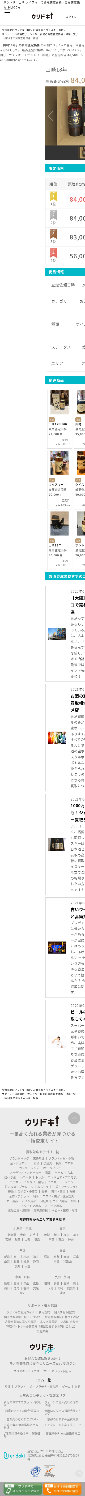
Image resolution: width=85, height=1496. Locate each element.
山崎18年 (55, 545)
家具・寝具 (58, 1191)
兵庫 (76, 1257)
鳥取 (7, 1283)
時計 (7, 1387)
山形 (27, 1239)
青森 (23, 1235)
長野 (16, 1261)
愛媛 (36, 1288)
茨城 (47, 1235)
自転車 (44, 1201)
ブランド (20, 1387)
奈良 (56, 1261)
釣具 (73, 1201)
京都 (57, 1257)
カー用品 (12, 1201)
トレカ (39, 1177)
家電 (48, 1173)
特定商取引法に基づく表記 (62, 1317)
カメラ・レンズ (29, 1168)
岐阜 (26, 1261)
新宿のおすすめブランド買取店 (22, 1403)
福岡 (47, 1283)
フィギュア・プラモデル (63, 1177)
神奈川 (72, 1239)
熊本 (76, 1283)
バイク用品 (29, 1201)
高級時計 (38, 1158)
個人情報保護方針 (65, 1312)
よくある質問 (48, 1322)
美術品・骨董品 (28, 1191)
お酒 (36, 1163)
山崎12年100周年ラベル (60, 424)
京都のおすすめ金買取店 (62, 1419)
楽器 (44, 1191)
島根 (16, 1283)
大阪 (66, 1257)
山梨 (7, 1261)
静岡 (36, 1261)
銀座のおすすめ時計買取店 (22, 1411)
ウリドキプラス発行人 (57, 1371)
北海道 (12, 1235)
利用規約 (44, 1312)
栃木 (57, 1235)
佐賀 (57, 1283)
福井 (36, 1257)
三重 (27, 1266)
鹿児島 (71, 1288)
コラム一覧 (42, 1379)
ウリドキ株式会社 (51, 1451)
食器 (72, 1191)
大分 (50, 1288)
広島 (36, 1283)
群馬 (66, 1235)
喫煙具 (47, 1163)
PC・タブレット (53, 1168)
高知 (22, 1293)
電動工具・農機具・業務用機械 (28, 1210)
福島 (37, 1239)
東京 (61, 1239)
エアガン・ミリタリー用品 (27, 1182)
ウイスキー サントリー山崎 (60, 484)
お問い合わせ (69, 1322)
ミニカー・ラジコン (60, 1182)
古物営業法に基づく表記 (20, 1322)
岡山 (26, 1283)
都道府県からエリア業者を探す (42, 1219)
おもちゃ (43, 1187)
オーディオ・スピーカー (25, 1173)
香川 (26, 1288)
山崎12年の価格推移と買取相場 (21, 1426)
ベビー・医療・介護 (64, 1210)
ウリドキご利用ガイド (20, 1312)
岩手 (32, 1235)
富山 (16, 1257)
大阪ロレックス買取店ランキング (62, 1412)
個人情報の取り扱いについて (22, 1317)
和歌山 (67, 1261)
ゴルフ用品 (60, 1201)
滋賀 (47, 1257)
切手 (36, 1196)
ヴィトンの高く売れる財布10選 (61, 1403)
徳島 (16, 1288)
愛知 (18, 1266)
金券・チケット (19, 1196)
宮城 (8, 1239)
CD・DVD (10, 1177)
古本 (70, 1173)
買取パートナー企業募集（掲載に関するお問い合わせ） (41, 1326)
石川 (26, 1257)
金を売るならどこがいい (22, 1419)
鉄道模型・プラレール (19, 1187)
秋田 (18, 1239)
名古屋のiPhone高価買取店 (63, 1433)
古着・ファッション (65, 1187)
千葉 (51, 1239)
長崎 (66, 1283)
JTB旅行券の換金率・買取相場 (22, 1434)
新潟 (7, 1257)
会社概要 (42, 1331)
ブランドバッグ (19, 1158)
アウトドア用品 (31, 1206)
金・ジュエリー (20, 1163)
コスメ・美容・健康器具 (58, 1196)
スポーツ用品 (53, 1206)
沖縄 (62, 1293)
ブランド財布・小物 (61, 1158)
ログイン (71, 17)
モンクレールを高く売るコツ (62, 1425)
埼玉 (76, 1235)
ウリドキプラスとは (26, 1371)
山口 (7, 1288)
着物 (11, 1191)
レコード (25, 1177)
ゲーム (59, 1173)
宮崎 (60, 1288)
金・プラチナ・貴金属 (44, 1387)
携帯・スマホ (64, 1163)
